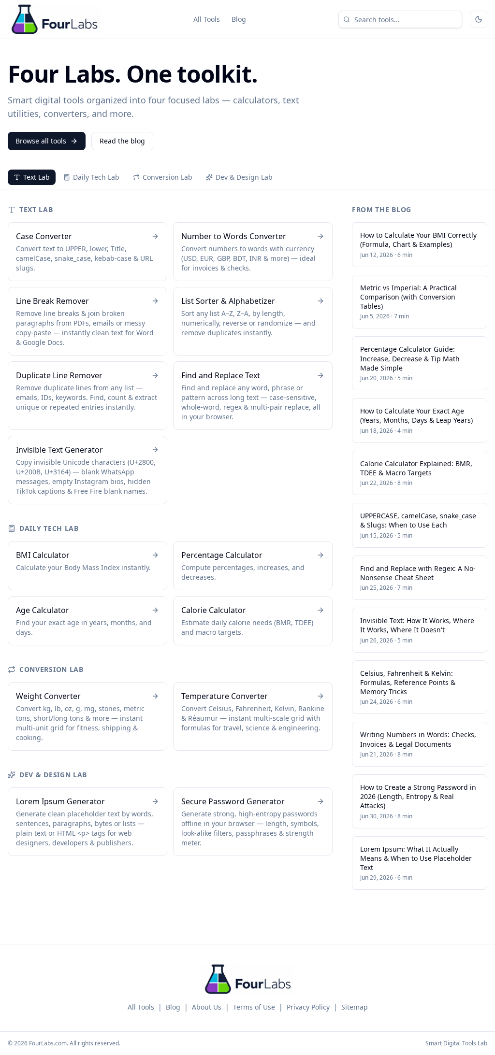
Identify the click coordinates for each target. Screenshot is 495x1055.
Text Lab (36, 177)
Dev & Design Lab (244, 177)
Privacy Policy (308, 1007)
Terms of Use (254, 1007)
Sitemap (354, 1007)
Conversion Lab (167, 177)
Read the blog (122, 140)
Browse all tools (40, 140)
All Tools (206, 19)
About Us (206, 1007)
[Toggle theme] (478, 19)
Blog (239, 19)
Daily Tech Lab (96, 177)
